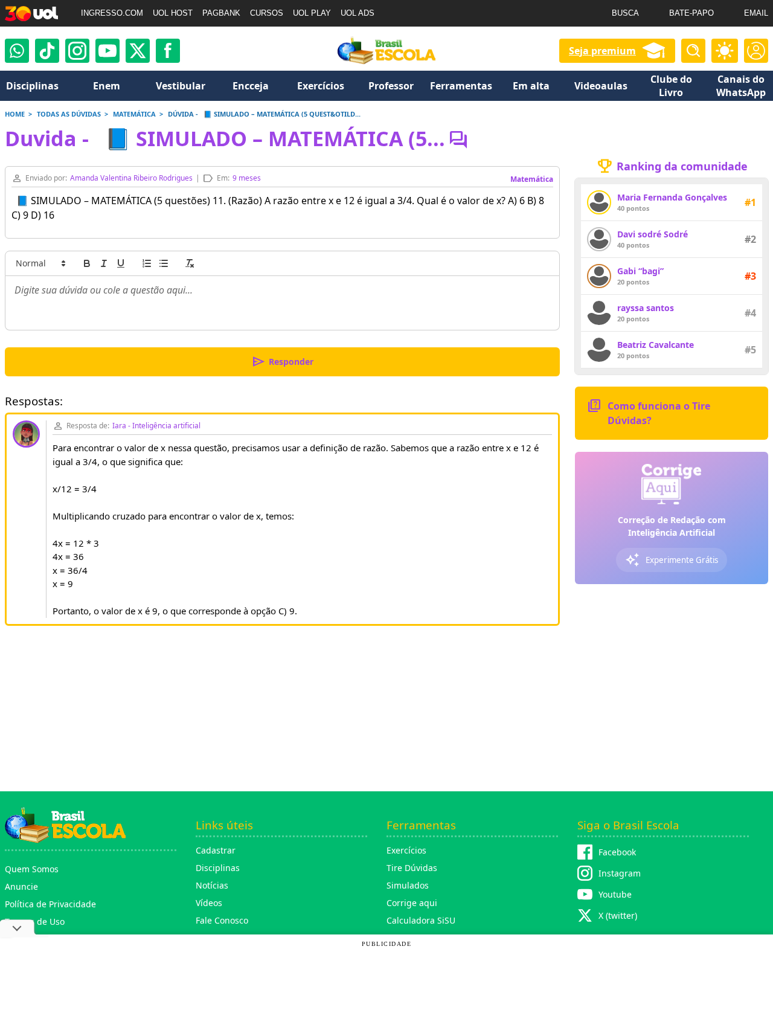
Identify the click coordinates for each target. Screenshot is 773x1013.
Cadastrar (216, 850)
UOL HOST (173, 13)
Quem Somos (32, 869)
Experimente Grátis (671, 560)
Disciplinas (218, 867)
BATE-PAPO (691, 13)
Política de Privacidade (50, 904)
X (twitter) (617, 915)
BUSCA (625, 13)
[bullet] (163, 263)
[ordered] (146, 263)
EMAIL (756, 13)
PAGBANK (221, 13)
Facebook (617, 852)
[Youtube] (107, 51)
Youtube (615, 894)
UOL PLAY (312, 13)
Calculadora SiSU (420, 920)
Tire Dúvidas (411, 867)
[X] (138, 51)
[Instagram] (77, 51)
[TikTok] (47, 51)
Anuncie (21, 886)
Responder (282, 361)
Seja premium (602, 50)
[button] (39, 263)
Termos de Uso (35, 921)
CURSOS (266, 13)
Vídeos (209, 902)
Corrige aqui (411, 902)
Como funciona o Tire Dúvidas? (648, 412)
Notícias (212, 885)
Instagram (619, 873)
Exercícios (406, 850)
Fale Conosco (222, 920)
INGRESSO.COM (112, 13)
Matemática (531, 179)
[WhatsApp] (17, 51)
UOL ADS (357, 13)
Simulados (407, 885)
